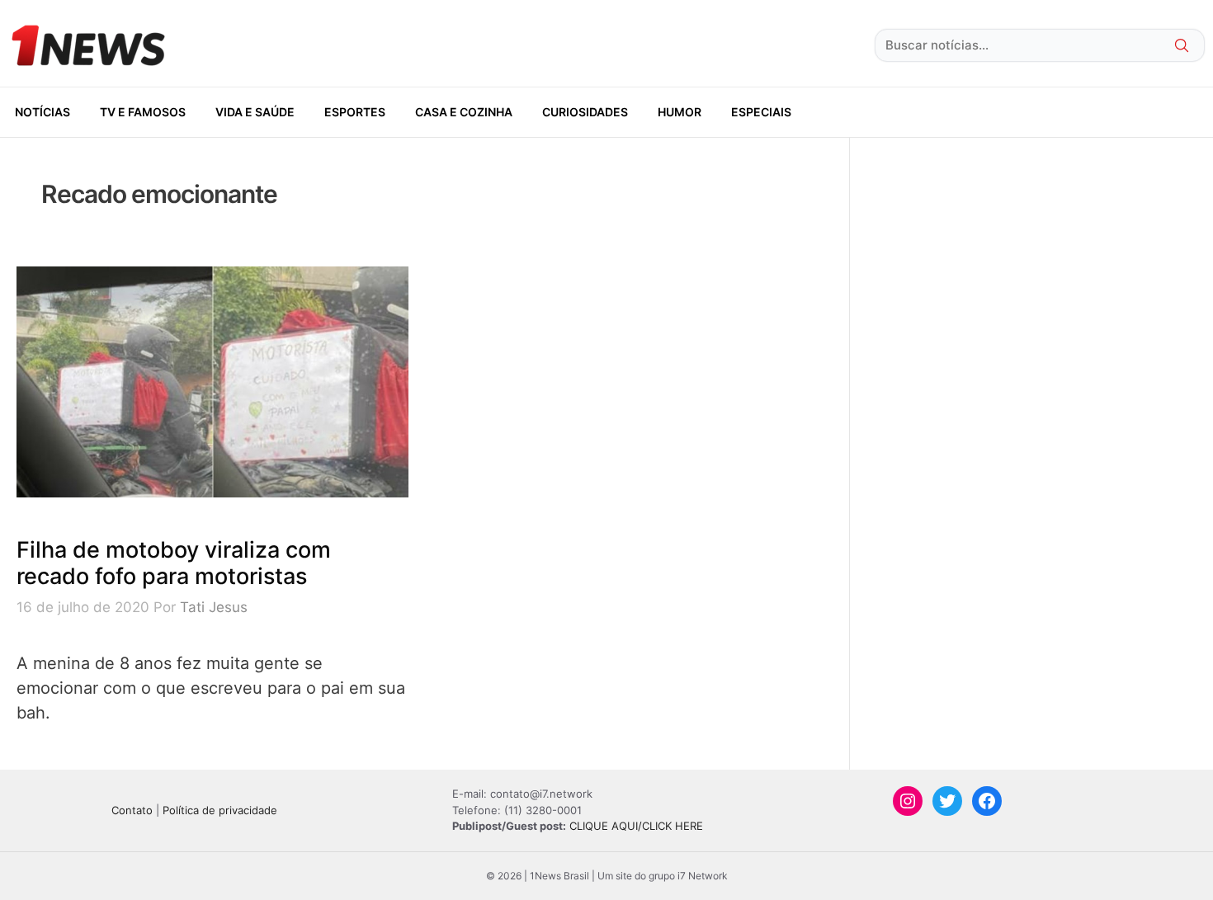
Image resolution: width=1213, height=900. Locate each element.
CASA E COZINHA (463, 112)
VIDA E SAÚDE (255, 112)
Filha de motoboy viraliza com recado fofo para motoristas (174, 563)
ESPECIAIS (761, 112)
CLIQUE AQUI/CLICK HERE (636, 825)
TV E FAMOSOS (143, 112)
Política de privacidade (220, 810)
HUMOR (679, 112)
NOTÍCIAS (42, 112)
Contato (132, 810)
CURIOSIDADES (585, 112)
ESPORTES (354, 112)
